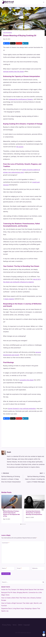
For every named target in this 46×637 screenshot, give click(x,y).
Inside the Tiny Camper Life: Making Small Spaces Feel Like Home (22, 589)
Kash (9, 452)
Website (34, 568)
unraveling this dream (27, 380)
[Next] (43, 509)
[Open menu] (44, 2)
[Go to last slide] (3, 509)
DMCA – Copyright (24, 625)
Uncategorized (7, 32)
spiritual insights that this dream (13, 71)
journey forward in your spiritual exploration (22, 408)
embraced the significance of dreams (21, 99)
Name (4, 568)
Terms (14, 625)
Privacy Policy (6, 625)
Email (19, 568)
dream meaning (9, 299)
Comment (5, 543)
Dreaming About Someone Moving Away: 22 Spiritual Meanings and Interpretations (34, 512)
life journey (19, 146)
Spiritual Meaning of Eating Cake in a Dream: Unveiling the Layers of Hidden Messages (35, 478)
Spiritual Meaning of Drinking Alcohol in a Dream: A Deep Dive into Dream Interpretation (11, 478)
